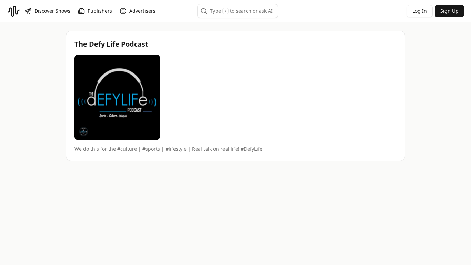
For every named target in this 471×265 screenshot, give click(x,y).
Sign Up (449, 11)
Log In (419, 11)
